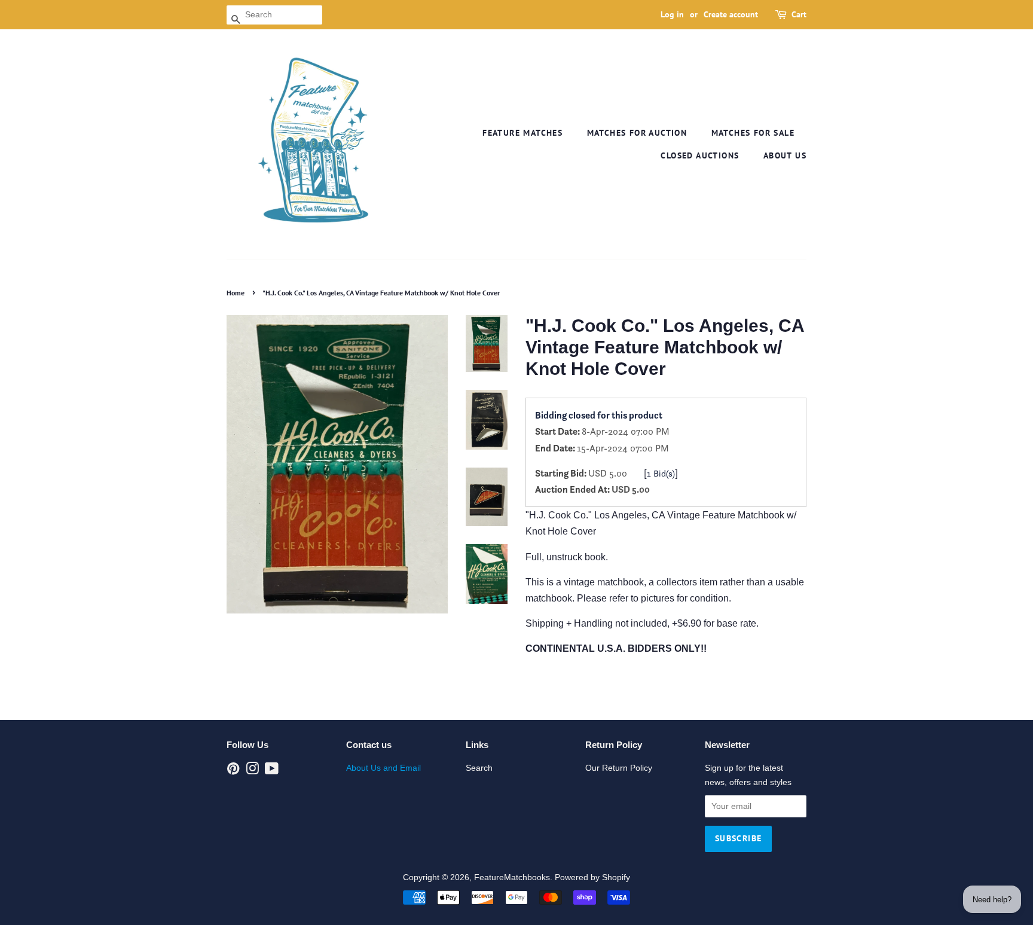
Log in (672, 14)
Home (236, 292)
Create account (731, 14)
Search (479, 768)
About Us (784, 155)
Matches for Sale (752, 132)
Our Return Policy (618, 768)
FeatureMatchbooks (512, 877)
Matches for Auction (637, 132)
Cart (798, 14)
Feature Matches (522, 132)
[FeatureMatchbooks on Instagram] (252, 771)
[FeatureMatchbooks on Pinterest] (233, 771)
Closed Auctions (700, 155)
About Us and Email (383, 768)
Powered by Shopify (592, 877)
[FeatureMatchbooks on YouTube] (272, 771)
